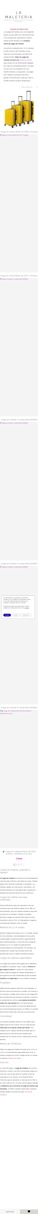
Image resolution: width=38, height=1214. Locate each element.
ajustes (26, 608)
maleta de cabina (25, 60)
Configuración (26, 615)
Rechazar (15, 615)
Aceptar (7, 615)
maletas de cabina (14, 1058)
